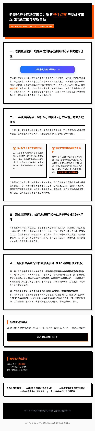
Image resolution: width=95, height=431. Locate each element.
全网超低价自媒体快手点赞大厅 (39, 388)
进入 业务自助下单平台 (47, 336)
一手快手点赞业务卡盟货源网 (32, 391)
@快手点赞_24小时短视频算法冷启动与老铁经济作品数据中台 (47, 423)
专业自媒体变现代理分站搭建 (63, 391)
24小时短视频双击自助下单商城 (72, 388)
